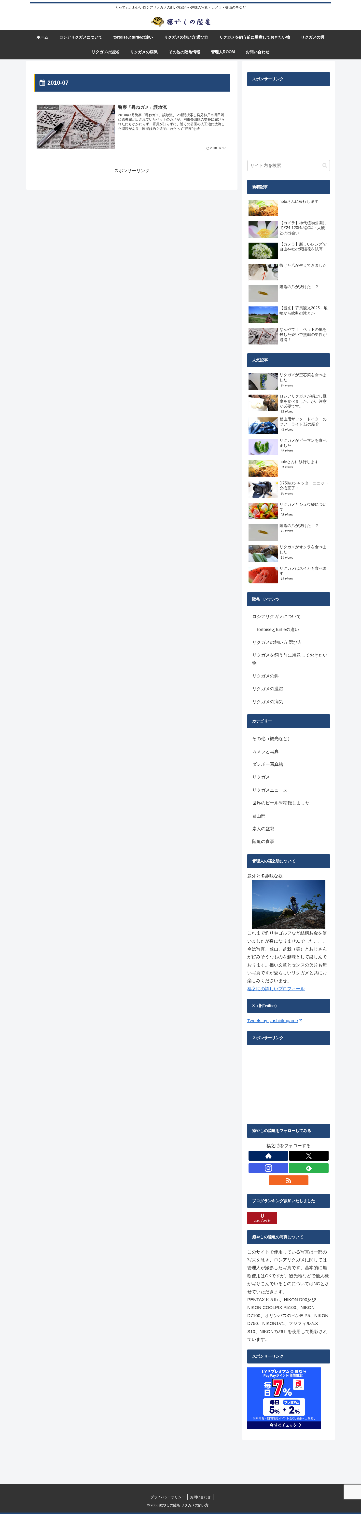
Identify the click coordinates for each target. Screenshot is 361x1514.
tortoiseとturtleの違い (278, 629)
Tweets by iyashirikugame (272, 1020)
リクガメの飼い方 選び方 (277, 642)
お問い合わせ (200, 1497)
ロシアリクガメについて (276, 616)
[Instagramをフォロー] (268, 1168)
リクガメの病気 (267, 701)
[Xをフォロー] (309, 1156)
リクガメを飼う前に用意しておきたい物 (289, 659)
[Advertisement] (284, 120)
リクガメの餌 (265, 676)
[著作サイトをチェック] (268, 1156)
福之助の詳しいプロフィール (276, 988)
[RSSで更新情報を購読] (288, 1180)
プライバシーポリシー (168, 1497)
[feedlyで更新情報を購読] (309, 1168)
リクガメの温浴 (267, 688)
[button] (324, 165)
